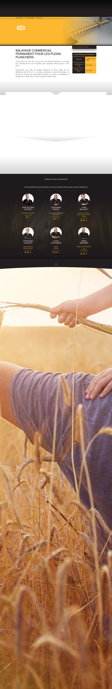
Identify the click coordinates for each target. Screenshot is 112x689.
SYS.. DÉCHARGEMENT (30, 17)
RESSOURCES (73, 6)
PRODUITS (34, 6)
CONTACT (60, 6)
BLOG (65, 6)
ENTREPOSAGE (19, 17)
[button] (56, 173)
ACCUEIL (80, 6)
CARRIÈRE (42, 6)
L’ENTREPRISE (51, 6)
